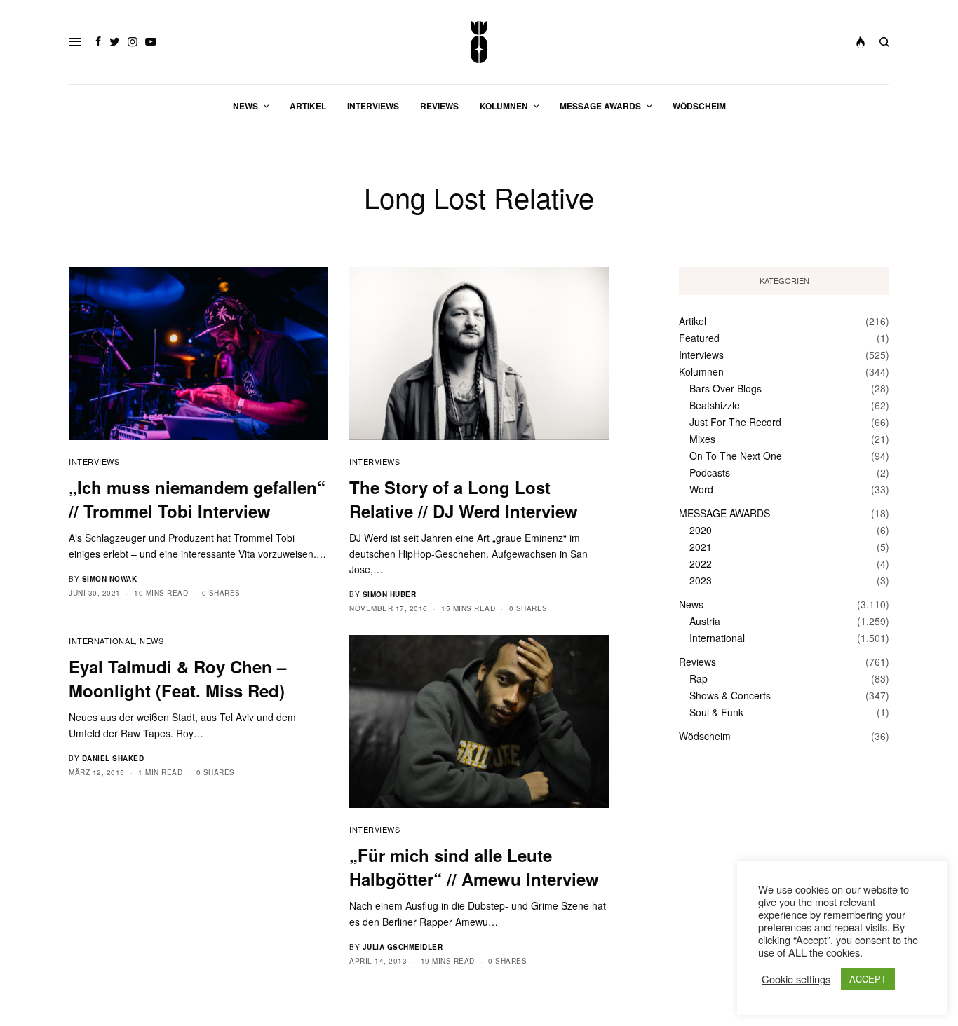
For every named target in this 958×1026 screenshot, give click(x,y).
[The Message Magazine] (479, 42)
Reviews (697, 661)
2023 (700, 580)
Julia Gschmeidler (403, 947)
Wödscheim (705, 736)
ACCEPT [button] (867, 978)
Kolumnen (701, 371)
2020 (700, 530)
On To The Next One (735, 455)
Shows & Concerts (730, 695)
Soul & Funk (716, 712)
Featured (699, 338)
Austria (704, 621)
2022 (700, 563)
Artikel (692, 321)
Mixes (702, 439)
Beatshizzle (714, 405)
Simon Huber (390, 594)
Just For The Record (735, 422)
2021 (700, 547)
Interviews (94, 461)
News (151, 640)
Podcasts (709, 472)
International (102, 640)
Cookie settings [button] (796, 979)
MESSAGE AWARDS (724, 513)
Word (701, 489)
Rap (698, 678)
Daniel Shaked (113, 758)
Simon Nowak (109, 579)
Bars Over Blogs (725, 388)
